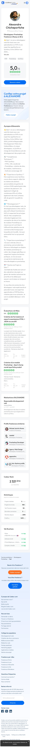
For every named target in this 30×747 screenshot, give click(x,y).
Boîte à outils (5, 604)
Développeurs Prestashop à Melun (20, 465)
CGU (4, 736)
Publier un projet (11, 115)
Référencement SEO (7, 640)
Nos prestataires (6, 623)
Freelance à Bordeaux (7, 669)
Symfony (20, 59)
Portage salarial (6, 626)
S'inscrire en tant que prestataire (11, 621)
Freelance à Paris (6, 660)
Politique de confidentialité (18, 735)
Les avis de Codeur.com (8, 609)
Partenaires (4, 628)
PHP (6, 59)
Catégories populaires (8, 633)
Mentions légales (5, 735)
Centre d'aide (5, 679)
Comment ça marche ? (8, 677)
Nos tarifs (4, 602)
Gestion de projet (6, 652)
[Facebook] (2, 711)
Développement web (7, 636)
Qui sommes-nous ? (7, 599)
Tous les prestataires (6, 557)
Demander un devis (7, 616)
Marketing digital (6, 647)
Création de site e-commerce (10, 638)
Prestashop (12, 59)
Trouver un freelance (7, 619)
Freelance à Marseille (7, 664)
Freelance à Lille (6, 667)
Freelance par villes (7, 657)
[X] (6, 711)
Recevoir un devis (15, 82)
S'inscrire (13, 703)
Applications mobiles (7, 650)
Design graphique (6, 645)
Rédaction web (5, 643)
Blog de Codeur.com (7, 606)
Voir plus (6, 54)
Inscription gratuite (15, 586)
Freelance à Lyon (6, 662)
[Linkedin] (10, 711)
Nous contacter (5, 681)
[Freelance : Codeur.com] (9, 2)
